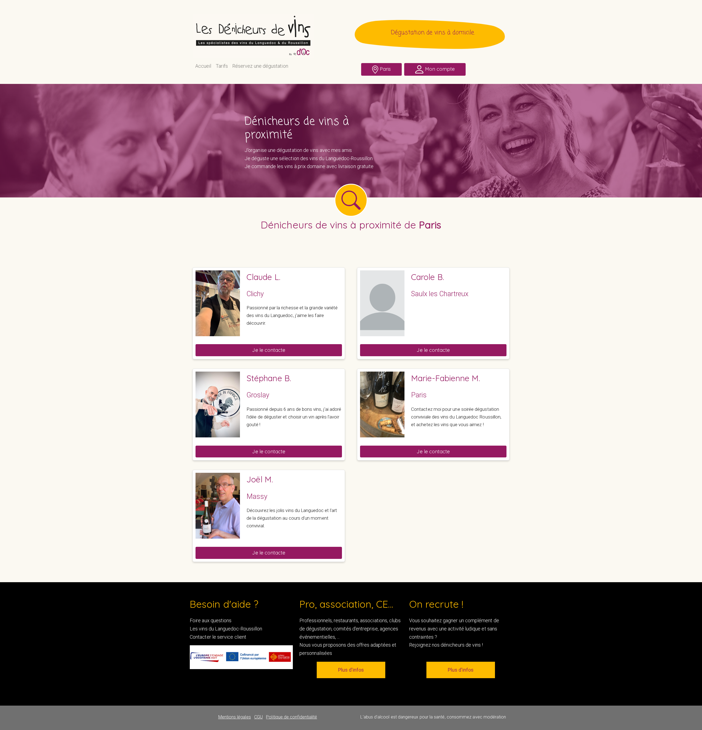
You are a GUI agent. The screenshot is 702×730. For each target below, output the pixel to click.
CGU (258, 717)
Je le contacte (268, 350)
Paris (385, 69)
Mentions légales (234, 717)
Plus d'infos (351, 670)
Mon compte (440, 69)
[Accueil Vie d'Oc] (253, 35)
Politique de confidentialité (291, 717)
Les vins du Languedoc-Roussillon (226, 629)
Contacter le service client (218, 637)
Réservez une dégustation (260, 66)
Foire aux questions (210, 620)
